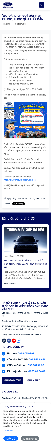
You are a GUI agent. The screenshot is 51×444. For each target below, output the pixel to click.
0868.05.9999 (26, 354)
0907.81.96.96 (36, 366)
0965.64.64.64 (37, 360)
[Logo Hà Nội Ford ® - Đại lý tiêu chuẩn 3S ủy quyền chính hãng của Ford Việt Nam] (8, 5)
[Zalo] (19, 341)
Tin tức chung (20, 24)
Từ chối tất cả (30, 439)
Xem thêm (8, 431)
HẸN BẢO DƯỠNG (12, 380)
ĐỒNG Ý (10, 439)
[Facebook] (9, 341)
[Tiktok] (4, 341)
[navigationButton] (47, 5)
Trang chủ (6, 24)
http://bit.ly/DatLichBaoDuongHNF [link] (20, 180)
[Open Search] (41, 5)
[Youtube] (14, 341)
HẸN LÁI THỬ (33, 380)
